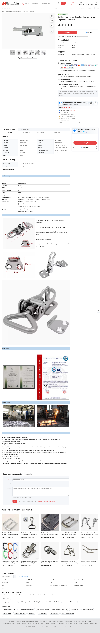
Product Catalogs (23, 576)
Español (18, 623)
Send (15, 501)
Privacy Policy (73, 626)
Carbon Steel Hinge (74, 609)
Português (24, 623)
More (3, 588)
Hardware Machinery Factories (26, 609)
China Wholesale (43, 621)
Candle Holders (29, 579)
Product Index (77, 621)
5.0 (79, 132)
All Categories (7, 8)
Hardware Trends (54, 613)
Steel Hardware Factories (43, 609)
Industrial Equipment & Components (13, 11)
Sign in (96, 4)
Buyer (64, 8)
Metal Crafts (53, 579)
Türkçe (80, 623)
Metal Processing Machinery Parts (58, 585)
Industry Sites (60, 621)
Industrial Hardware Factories (59, 609)
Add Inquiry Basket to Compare (28, 58)
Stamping (5, 602)
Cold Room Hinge (7, 613)
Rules (97, 8)
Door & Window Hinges (79, 579)
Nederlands (53, 623)
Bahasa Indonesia (93, 623)
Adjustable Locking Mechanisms (53, 602)
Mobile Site (84, 621)
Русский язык (36, 623)
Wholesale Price (52, 621)
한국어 (62, 623)
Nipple (27, 582)
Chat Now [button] (89, 32)
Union (75, 582)
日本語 (67, 623)
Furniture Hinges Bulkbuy (68, 613)
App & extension (80, 8)
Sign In (60, 122)
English (13, 623)
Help (71, 8)
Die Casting (13, 602)
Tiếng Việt (86, 623)
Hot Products (12, 621)
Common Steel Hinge (88, 609)
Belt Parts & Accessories (7, 579)
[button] (65, 132)
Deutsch (47, 623)
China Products (19, 621)
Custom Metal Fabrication (70, 602)
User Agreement (58, 626)
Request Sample (83, 36)
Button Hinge (32, 613)
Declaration (66, 626)
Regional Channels (68, 621)
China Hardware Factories (9, 609)
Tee (51, 582)
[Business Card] (96, 136)
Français (29, 623)
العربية (58, 623)
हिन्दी (71, 623)
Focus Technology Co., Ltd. (40, 626)
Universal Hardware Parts (28, 11)
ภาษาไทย (76, 623)
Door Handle (5, 582)
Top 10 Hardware (42, 613)
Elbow (3, 585)
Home (3, 11)
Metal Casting (29, 585)
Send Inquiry (67, 32)
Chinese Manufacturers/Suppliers (31, 621)
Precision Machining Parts (35, 602)
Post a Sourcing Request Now (46, 501)
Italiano (42, 623)
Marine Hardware (78, 585)
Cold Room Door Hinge (19, 613)
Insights (89, 621)
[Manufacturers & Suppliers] (10, 3)
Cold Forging (23, 602)
